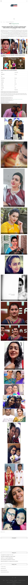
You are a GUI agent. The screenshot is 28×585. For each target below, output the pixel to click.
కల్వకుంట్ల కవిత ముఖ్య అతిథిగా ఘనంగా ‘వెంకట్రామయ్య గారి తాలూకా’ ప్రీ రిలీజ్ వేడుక (9, 561)
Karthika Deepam (10, 31)
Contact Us (7, 580)
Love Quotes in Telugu (3, 566)
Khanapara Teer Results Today (4, 570)
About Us (4, 580)
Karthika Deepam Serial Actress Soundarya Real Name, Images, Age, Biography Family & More (14, 27)
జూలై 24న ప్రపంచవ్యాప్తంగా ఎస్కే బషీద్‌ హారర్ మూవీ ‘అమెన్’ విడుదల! (8, 559)
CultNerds (20, 582)
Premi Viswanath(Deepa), (5, 34)
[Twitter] (15, 577)
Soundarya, (16, 36)
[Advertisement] (14, 13)
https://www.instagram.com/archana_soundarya (17, 99)
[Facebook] (12, 577)
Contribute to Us (11, 580)
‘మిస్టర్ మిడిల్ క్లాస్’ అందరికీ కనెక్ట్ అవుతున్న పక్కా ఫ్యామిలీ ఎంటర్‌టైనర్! (8, 556)
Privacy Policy (15, 580)
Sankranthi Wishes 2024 (3, 568)
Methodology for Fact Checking (22, 580)
